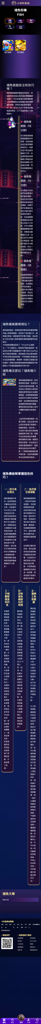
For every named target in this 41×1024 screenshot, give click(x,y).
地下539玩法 (33, 941)
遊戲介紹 (20, 950)
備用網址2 (7, 930)
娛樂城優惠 (35, 924)
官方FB (38, 924)
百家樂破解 (20, 938)
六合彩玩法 (20, 944)
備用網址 (3, 930)
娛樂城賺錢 (20, 947)
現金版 (31, 944)
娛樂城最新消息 (34, 950)
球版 (10, 924)
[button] (3, 3)
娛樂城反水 (32, 947)
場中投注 (20, 941)
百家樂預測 (32, 938)
